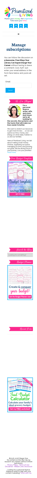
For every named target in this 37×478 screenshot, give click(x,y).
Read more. (11, 152)
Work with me (26, 473)
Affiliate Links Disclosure (23, 466)
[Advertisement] (20, 211)
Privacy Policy (12, 465)
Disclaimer (9, 466)
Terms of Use (24, 465)
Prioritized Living (18, 14)
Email (8, 82)
